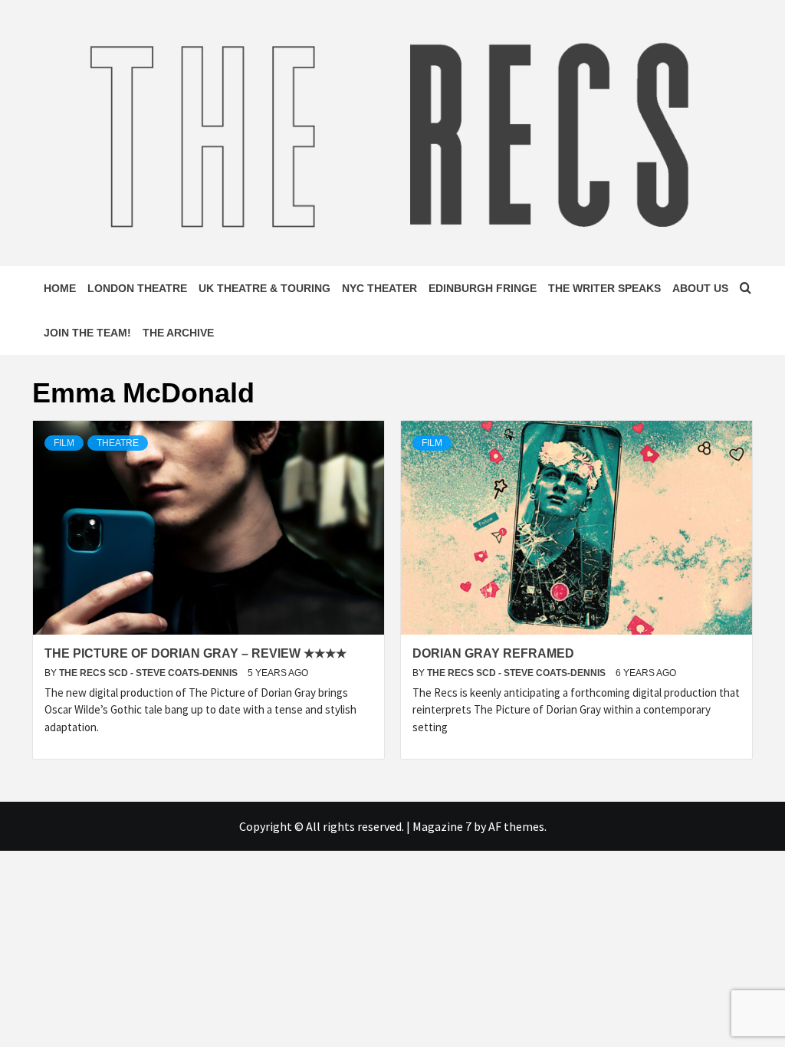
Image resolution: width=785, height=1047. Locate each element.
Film (64, 443)
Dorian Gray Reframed (493, 653)
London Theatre (137, 288)
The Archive (178, 333)
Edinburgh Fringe (483, 288)
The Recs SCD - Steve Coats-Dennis (149, 673)
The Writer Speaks (604, 288)
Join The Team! (87, 333)
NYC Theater (379, 288)
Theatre (118, 443)
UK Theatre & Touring (264, 288)
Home (60, 288)
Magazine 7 (441, 826)
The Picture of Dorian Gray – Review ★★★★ (195, 653)
